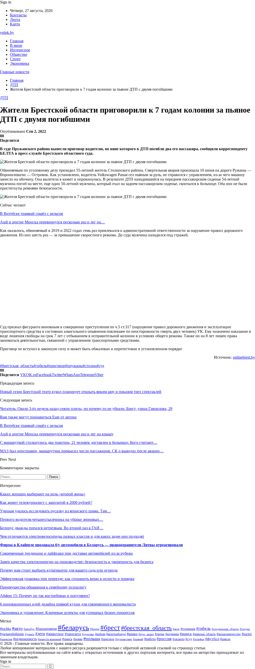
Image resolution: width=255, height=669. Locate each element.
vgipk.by (7, 32)
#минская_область (204, 634)
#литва (159, 634)
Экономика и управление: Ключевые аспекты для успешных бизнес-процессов (67, 612)
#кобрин (100, 634)
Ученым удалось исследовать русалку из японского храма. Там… (55, 511)
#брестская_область (16, 366)
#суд (100, 366)
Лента (15, 19)
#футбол (212, 639)
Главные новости (14, 72)
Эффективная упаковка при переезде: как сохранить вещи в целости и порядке (67, 579)
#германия (188, 629)
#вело (176, 628)
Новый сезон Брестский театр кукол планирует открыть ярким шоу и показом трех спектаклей (80, 392)
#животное (55, 634)
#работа (150, 639)
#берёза (94, 628)
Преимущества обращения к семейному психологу (43, 587)
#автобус (29, 629)
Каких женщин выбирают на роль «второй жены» (42, 494)
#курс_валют (146, 634)
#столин (90, 366)
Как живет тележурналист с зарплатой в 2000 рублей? (46, 502)
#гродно (245, 628)
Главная (16, 41)
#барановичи (46, 629)
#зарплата (73, 634)
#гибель (40, 366)
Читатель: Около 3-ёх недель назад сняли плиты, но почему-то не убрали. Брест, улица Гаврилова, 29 (86, 408)
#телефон (198, 639)
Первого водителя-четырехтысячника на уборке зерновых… (51, 519)
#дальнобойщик (12, 634)
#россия (164, 638)
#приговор (56, 366)
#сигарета (179, 639)
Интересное (20, 50)
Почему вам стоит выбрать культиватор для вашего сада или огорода (59, 570)
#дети (40, 634)
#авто (17, 628)
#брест (110, 627)
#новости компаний (49, 639)
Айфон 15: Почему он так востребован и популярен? (45, 596)
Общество (18, 54)
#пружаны (74, 366)
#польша (91, 638)
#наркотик (6, 639)
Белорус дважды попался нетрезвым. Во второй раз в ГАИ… (51, 528)
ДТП (4, 98)
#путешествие (123, 639)
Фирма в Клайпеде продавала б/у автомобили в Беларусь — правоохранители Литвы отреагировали (91, 545)
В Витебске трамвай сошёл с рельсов (31, 213)
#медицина (172, 634)
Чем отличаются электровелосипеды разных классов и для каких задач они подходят (72, 536)
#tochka (5, 629)
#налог (247, 634)
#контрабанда (116, 634)
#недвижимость (25, 639)
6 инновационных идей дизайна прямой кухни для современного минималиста (68, 604)
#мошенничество (229, 634)
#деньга (29, 634)
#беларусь (73, 627)
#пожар (77, 639)
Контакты (18, 15)
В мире (16, 45)
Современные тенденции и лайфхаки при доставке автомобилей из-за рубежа (66, 553)
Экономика (19, 63)
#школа (225, 639)
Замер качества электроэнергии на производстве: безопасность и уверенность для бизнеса (76, 562)
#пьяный (138, 639)
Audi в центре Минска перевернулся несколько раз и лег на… (52, 222)
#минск (186, 634)
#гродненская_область (225, 629)
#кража (132, 634)
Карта (15, 24)
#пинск (67, 639)
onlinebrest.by (244, 357)
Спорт (15, 59)
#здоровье (88, 634)
